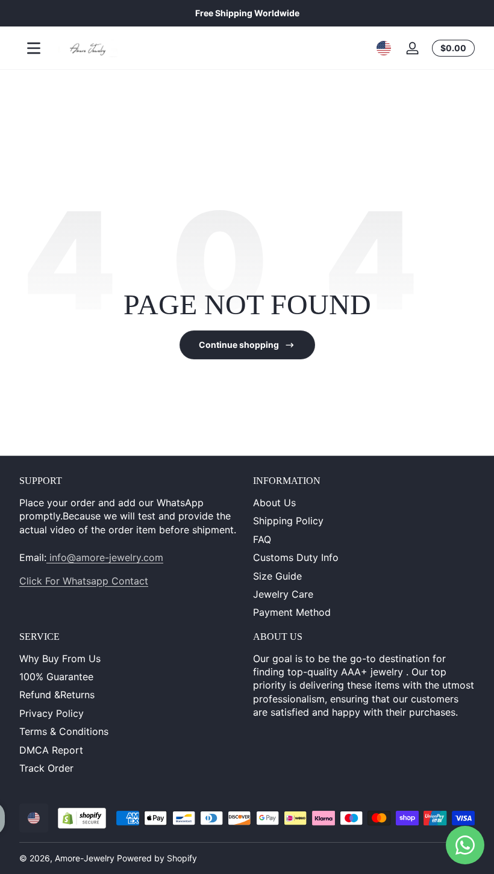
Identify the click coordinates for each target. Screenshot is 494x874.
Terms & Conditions (63, 731)
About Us (274, 503)
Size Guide (277, 576)
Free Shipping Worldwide (247, 13)
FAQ (262, 539)
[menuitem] (364, 502)
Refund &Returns (57, 695)
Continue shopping (239, 344)
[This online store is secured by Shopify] (82, 818)
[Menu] (33, 48)
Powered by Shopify (157, 858)
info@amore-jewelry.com (104, 557)
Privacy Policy (51, 713)
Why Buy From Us (60, 658)
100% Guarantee (56, 677)
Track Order (46, 768)
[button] (383, 48)
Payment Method (292, 612)
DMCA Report (51, 750)
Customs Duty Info (296, 557)
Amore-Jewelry (84, 858)
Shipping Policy (288, 521)
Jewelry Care (283, 594)
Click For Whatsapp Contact (83, 581)
